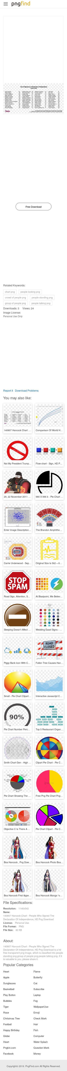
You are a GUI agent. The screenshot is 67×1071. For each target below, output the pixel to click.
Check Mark (40, 1018)
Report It (8, 390)
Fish (36, 1030)
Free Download (33, 206)
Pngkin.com (9, 1047)
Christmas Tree (11, 1018)
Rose (6, 1012)
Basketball (8, 989)
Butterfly (38, 977)
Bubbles (7, 1000)
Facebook (8, 1053)
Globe (6, 1036)
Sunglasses (9, 983)
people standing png (42, 297)
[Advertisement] (33, 49)
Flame (37, 971)
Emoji (37, 1012)
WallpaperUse (41, 1006)
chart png (10, 291)
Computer (39, 1036)
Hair (36, 1024)
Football (7, 1024)
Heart (6, 971)
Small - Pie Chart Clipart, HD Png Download (26, 696)
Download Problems (27, 390)
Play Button (9, 995)
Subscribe (39, 989)
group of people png (15, 303)
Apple (6, 977)
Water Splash (41, 1041)
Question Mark (41, 1047)
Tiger (6, 1006)
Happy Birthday (11, 1030)
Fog (36, 1000)
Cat (35, 983)
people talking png (41, 303)
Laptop (37, 995)
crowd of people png (15, 297)
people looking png (30, 291)
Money (37, 1053)
